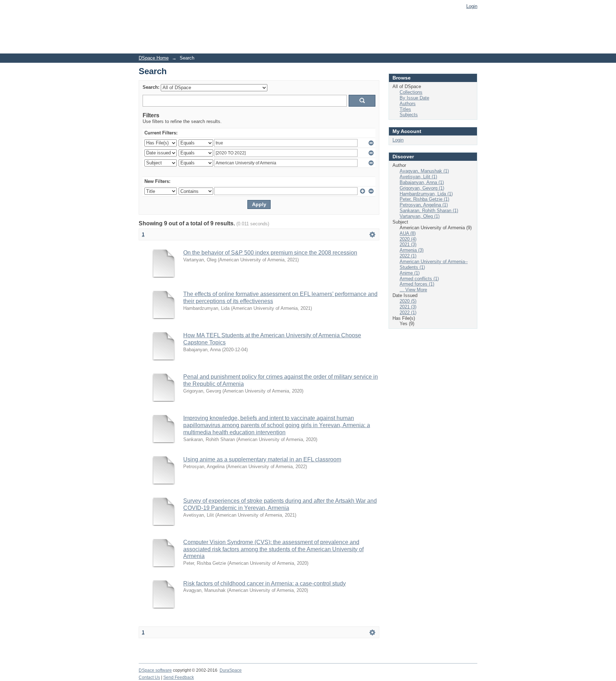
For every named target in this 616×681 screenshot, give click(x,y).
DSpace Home (154, 58)
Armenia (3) (411, 250)
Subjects (409, 114)
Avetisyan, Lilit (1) (418, 176)
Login (471, 6)
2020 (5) (408, 301)
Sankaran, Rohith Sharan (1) (429, 210)
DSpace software (155, 670)
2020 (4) (408, 239)
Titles (405, 109)
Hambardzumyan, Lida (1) (426, 193)
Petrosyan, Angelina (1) (424, 205)
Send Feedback (178, 677)
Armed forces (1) (417, 284)
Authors (408, 103)
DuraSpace (231, 670)
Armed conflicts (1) (419, 278)
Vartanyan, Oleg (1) (420, 216)
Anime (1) (410, 273)
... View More (413, 289)
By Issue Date (414, 98)
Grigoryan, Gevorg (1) (422, 188)
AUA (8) (408, 233)
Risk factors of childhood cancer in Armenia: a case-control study (264, 583)
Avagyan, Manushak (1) (424, 171)
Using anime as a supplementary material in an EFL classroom (262, 459)
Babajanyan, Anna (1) (422, 182)
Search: (151, 87)
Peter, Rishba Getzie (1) (424, 199)
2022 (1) (408, 255)
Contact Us (149, 677)
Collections (411, 92)
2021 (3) (408, 244)
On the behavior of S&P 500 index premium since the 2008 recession (270, 253)
